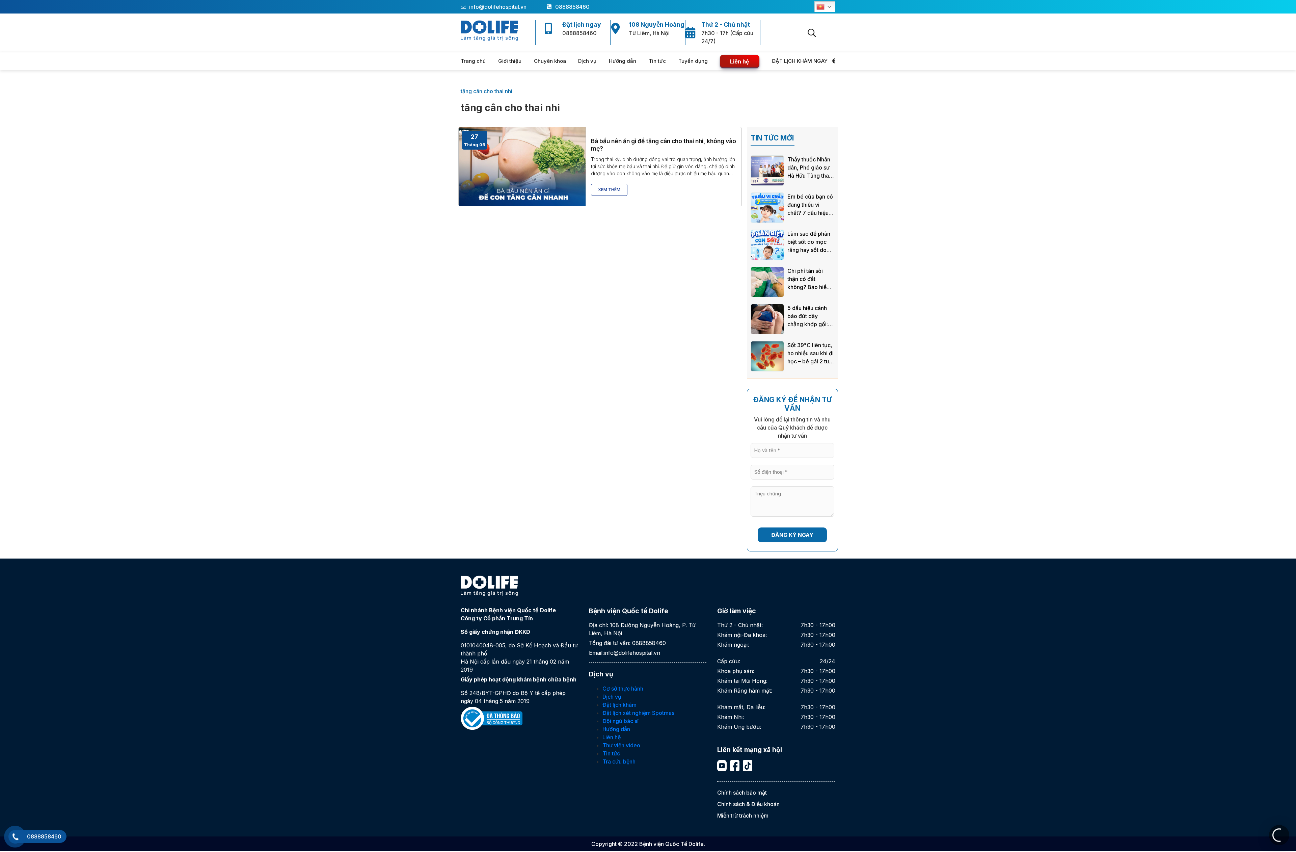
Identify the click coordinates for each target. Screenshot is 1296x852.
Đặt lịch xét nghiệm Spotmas (638, 712)
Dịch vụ (587, 61)
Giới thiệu (509, 61)
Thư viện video (621, 745)
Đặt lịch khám (619, 704)
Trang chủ (473, 61)
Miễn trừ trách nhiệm (742, 815)
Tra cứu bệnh (619, 761)
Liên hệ (739, 61)
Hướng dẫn (622, 61)
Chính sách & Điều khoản (748, 804)
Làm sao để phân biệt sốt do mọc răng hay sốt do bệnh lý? (808, 242)
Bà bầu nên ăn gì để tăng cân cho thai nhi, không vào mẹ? (663, 144)
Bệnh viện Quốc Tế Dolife (671, 844)
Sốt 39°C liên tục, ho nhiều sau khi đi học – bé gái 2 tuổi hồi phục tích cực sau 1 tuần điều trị (810, 353)
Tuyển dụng (693, 61)
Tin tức (657, 61)
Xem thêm (609, 189)
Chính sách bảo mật (742, 792)
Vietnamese (824, 6)
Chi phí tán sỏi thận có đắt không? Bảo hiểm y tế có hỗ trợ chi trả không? (809, 279)
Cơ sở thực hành (622, 688)
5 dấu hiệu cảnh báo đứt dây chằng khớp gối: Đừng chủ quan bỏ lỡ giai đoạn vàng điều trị (810, 316)
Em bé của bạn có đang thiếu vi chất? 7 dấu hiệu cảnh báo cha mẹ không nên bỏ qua (810, 205)
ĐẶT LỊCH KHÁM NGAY (800, 61)
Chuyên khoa (550, 61)
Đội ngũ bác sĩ (620, 721)
